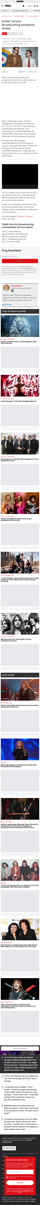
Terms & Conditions (18, 1191)
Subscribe (30, 6)
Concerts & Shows (32, 16)
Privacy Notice (27, 268)
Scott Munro (14, 33)
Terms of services (25, 266)
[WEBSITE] (12, 290)
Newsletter (34, 72)
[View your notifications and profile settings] (23, 6)
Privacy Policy (26, 1190)
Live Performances (19, 16)
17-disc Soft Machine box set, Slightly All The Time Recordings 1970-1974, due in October (21, 1078)
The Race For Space (24, 216)
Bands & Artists (6, 16)
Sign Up (20, 1183)
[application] (20, 174)
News (4, 34)
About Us (5, 1156)
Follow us (23, 72)
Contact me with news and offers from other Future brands (20, 1177)
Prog (20, 33)
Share (6, 72)
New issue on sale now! (20, 11)
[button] (2, 6)
